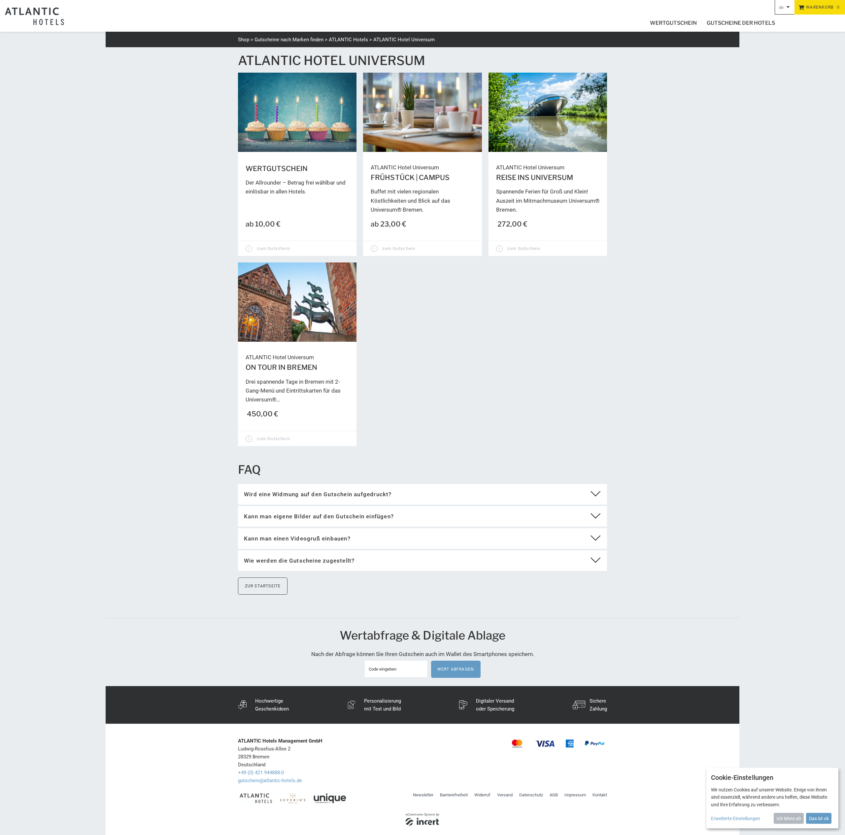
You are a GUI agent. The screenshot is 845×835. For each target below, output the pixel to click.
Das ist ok (819, 818)
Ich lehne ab (789, 818)
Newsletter (423, 794)
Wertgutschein (673, 23)
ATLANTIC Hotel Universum (404, 40)
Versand (505, 794)
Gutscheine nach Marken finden (288, 40)
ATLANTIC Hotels (348, 40)
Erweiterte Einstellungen (735, 818)
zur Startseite (263, 586)
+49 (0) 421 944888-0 (261, 773)
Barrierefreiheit (454, 794)
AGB (554, 794)
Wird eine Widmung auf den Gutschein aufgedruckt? (318, 494)
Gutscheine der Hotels (741, 23)
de (781, 7)
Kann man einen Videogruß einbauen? (297, 538)
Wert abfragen (455, 669)
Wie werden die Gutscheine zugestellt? (299, 560)
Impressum (575, 794)
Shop (243, 40)
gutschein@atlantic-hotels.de (270, 780)
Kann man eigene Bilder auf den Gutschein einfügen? (319, 516)
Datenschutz (531, 794)
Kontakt (599, 794)
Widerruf (482, 794)
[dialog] (772, 798)
